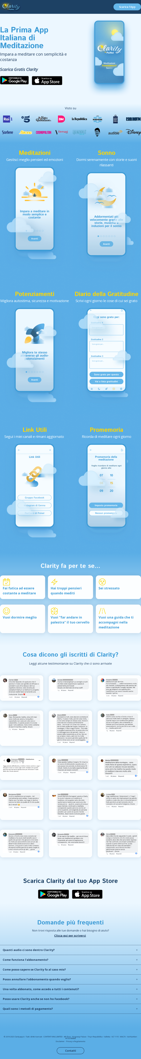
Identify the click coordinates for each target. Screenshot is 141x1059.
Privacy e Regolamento (75, 1041)
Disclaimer (60, 1041)
